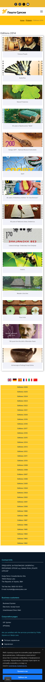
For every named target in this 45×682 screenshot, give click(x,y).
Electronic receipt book (11, 607)
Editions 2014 (22, 442)
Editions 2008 (22, 470)
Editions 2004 (22, 488)
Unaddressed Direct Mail (12, 610)
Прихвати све (22, 671)
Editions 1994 (22, 534)
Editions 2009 (22, 465)
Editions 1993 (22, 538)
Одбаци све (22, 677)
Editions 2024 (22, 396)
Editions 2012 (22, 451)
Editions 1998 (22, 516)
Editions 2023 (22, 401)
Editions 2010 (22, 460)
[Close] (42, 649)
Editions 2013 (22, 447)
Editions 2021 (22, 410)
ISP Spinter (7, 622)
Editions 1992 (22, 543)
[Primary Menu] (41, 11)
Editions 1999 (22, 511)
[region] (22, 665)
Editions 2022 (22, 405)
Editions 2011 (22, 456)
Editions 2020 (22, 415)
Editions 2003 (22, 493)
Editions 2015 (22, 438)
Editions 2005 (22, 483)
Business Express (9, 603)
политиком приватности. (17, 666)
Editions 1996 (22, 525)
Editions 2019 (22, 419)
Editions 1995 (22, 529)
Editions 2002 (22, 497)
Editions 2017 (22, 428)
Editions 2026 (22, 387)
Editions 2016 (22, 433)
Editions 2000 (22, 506)
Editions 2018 (22, 424)
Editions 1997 (22, 520)
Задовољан (8, 644)
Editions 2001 (22, 502)
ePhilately (6, 626)
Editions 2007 (22, 474)
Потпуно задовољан (11, 640)
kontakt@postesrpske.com (17, 589)
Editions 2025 (22, 392)
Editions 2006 (22, 479)
